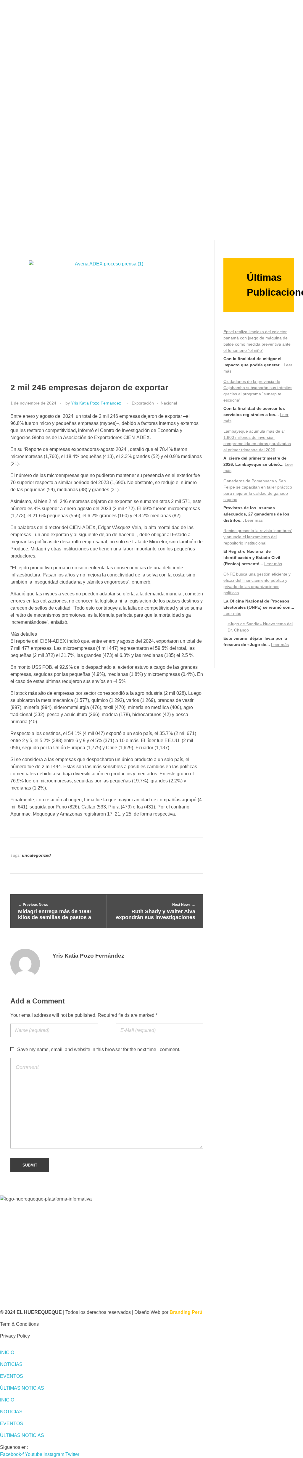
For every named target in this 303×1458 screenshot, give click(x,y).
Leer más (254, 520)
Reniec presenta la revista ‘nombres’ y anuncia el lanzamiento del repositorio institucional (257, 536)
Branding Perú (186, 1312)
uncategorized (36, 855)
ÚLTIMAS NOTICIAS (22, 1388)
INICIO (7, 1352)
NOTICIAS (11, 1364)
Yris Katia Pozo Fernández (96, 403)
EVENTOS (11, 1376)
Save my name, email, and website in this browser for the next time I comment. (98, 1049)
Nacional (169, 403)
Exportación (143, 403)
